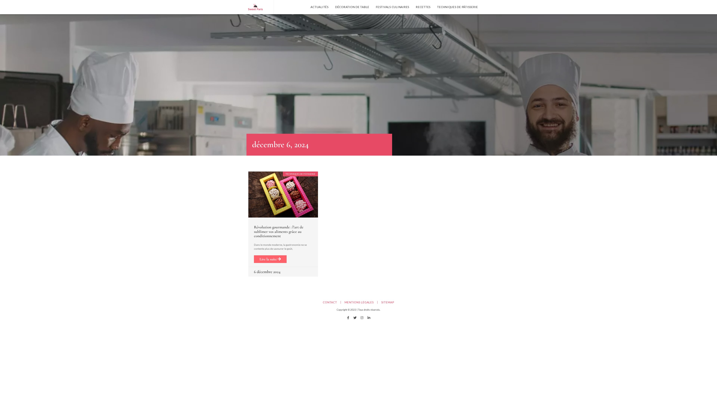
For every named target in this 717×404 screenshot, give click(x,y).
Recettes (423, 7)
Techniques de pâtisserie (457, 7)
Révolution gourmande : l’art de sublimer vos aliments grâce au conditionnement (278, 231)
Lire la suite (269, 259)
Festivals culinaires (392, 7)
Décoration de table (352, 7)
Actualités (320, 7)
